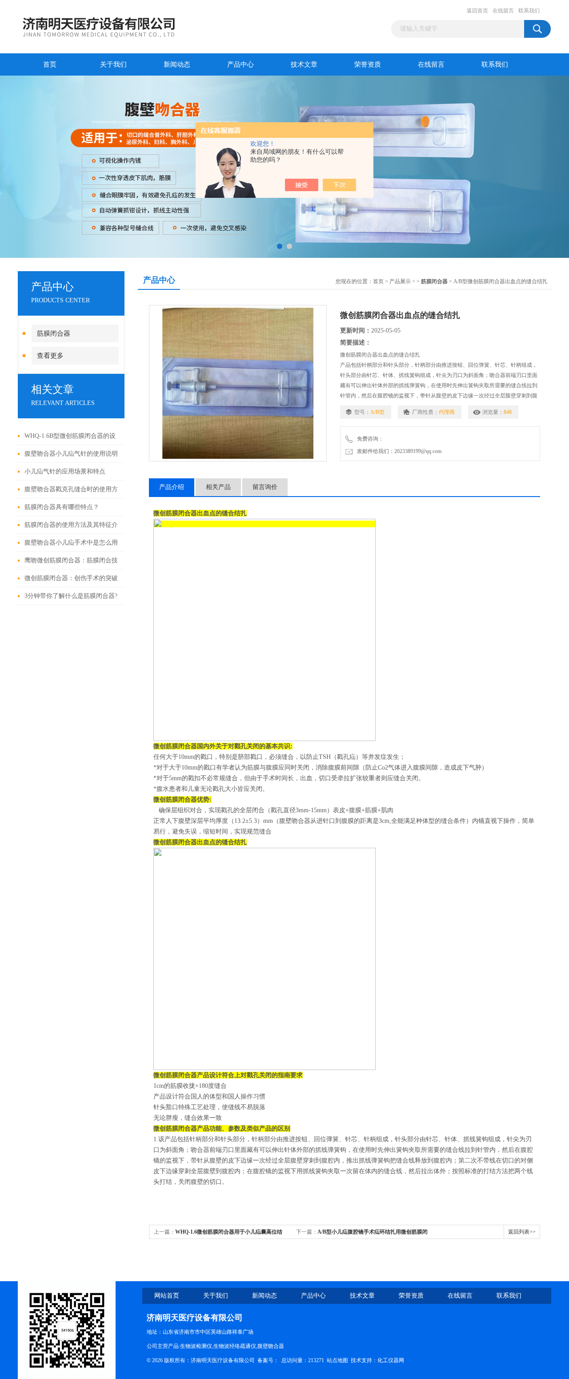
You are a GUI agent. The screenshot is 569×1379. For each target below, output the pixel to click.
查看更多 (50, 355)
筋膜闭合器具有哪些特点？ (61, 507)
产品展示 (400, 281)
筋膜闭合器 (53, 333)
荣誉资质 (367, 64)
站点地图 (337, 1360)
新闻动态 (177, 64)
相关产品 (218, 487)
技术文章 (304, 64)
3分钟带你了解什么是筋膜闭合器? (70, 596)
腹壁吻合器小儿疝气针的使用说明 (71, 453)
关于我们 (113, 64)
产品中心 (240, 64)
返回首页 (477, 11)
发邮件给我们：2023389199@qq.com (397, 451)
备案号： (268, 1360)
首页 (49, 64)
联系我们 (529, 11)
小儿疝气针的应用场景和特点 (64, 471)
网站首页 (166, 1295)
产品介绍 (171, 487)
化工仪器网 (390, 1360)
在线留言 (503, 11)
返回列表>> (522, 1232)
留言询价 (264, 487)
